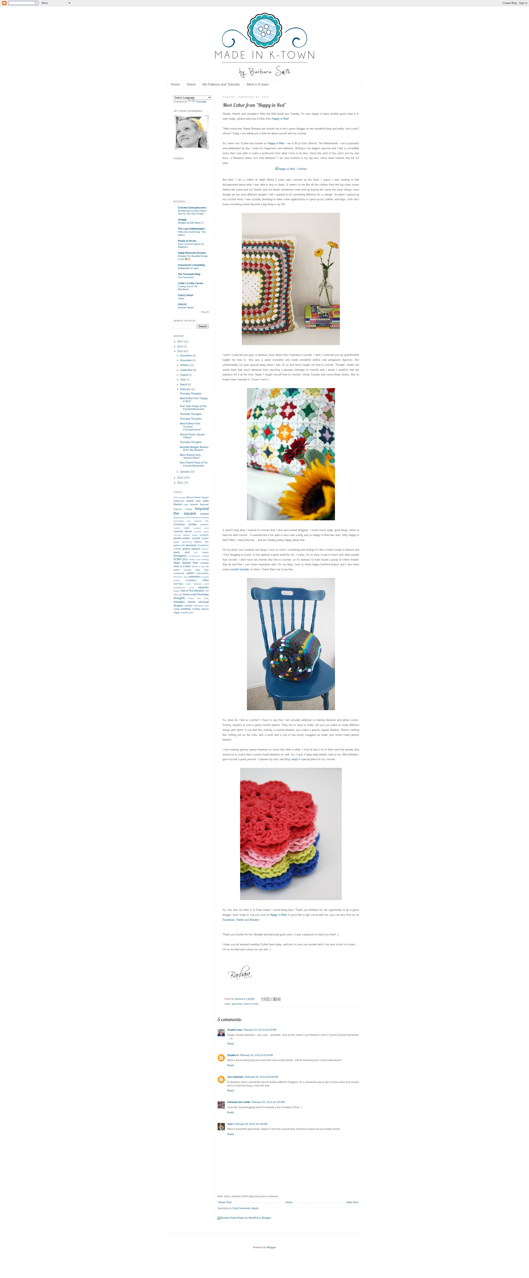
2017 (180, 341)
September (186, 370)
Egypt (176, 542)
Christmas (179, 524)
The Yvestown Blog (189, 274)
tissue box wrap (198, 598)
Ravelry (254, 919)
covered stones (183, 531)
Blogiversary (179, 517)
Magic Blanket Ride (186, 562)
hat (195, 552)
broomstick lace (182, 521)
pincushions (203, 573)
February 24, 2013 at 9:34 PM (256, 1055)
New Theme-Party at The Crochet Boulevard (194, 464)
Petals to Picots (187, 240)
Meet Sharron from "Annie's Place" (190, 456)
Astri (230, 1124)
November (186, 360)
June (183, 379)
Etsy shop (291, 759)
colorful (177, 528)
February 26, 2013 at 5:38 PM (250, 1124)
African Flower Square (197, 497)
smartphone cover (184, 587)
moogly (182, 219)
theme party (190, 594)
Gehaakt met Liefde (238, 1102)
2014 (180, 346)
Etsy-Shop (187, 542)
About (191, 84)
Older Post (352, 1202)
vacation (188, 605)
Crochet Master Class (185, 535)
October (185, 365)
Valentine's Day (201, 606)
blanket (204, 513)
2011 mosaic (180, 497)
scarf (206, 584)
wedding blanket (200, 609)
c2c (207, 521)
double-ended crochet (187, 538)
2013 (180, 351)
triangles (179, 601)
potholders (195, 576)
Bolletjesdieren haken (188, 268)
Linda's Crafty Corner (190, 283)
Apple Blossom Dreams (192, 252)
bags (185, 504)
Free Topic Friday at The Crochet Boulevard (193, 408)
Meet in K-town (258, 84)
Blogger (271, 1247)
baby (198, 501)
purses (205, 577)
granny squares (191, 548)
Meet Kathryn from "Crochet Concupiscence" (190, 426)
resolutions (191, 580)
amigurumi (179, 501)
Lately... (182, 298)
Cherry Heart (185, 295)
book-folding (192, 517)
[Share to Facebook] (275, 999)
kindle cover (195, 559)
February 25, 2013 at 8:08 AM (261, 1077)
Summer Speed (185, 307)
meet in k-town (251, 1004)
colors (187, 528)
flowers (198, 542)
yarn (191, 612)
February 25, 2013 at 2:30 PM (268, 1102)
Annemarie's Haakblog (191, 265)
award (189, 500)
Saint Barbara (193, 584)
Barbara (239, 999)
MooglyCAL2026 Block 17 (191, 223)
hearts (205, 552)
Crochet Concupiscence (192, 207)
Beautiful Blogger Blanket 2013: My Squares (194, 448)
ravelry (177, 580)
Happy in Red (280, 118)
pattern (190, 573)
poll (185, 577)
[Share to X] (271, 999)
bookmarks (203, 517)
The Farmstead (185, 277)
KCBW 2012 (181, 559)
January (185, 471)
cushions (204, 535)
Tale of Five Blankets (192, 590)
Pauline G (232, 1055)
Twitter (240, 919)
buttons (198, 521)
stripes (177, 591)
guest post (237, 1004)
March (184, 384)
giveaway (191, 545)
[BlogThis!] (267, 999)
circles (192, 524)
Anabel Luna (234, 1029)
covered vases (201, 531)
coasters (204, 524)
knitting (205, 559)
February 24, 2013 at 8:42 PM (259, 1029)
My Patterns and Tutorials (221, 84)
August (184, 374)
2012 (180, 477)
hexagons (180, 555)
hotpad (205, 556)
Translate (201, 101)
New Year (202, 570)
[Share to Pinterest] (279, 999)
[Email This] (263, 999)
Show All (205, 312)
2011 (180, 482)
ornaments (179, 573)
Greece (205, 549)
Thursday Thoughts (190, 393)
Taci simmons (235, 1077)
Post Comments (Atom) (246, 1208)
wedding (186, 608)
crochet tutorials (239, 569)
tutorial (191, 601)
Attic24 (182, 304)
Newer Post (224, 1202)
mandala (204, 563)
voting (177, 609)
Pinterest (178, 577)
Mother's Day (198, 566)
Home (175, 84)
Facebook (228, 919)
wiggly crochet (181, 612)
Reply (230, 1043)
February (185, 389)
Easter (205, 538)
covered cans (201, 528)
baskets (194, 504)
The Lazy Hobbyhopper (191, 228)
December (186, 355)
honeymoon (194, 556)
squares (203, 587)
